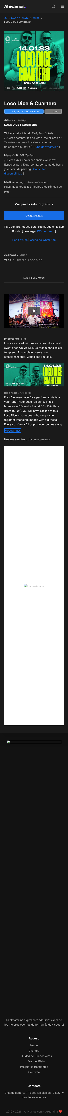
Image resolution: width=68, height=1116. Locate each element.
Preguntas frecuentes (34, 1066)
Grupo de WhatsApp (45, 147)
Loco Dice (35, 260)
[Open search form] (53, 6)
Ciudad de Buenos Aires (36, 1056)
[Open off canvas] (62, 6)
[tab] (34, 278)
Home (34, 1045)
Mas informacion (34, 277)
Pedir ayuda (20, 240)
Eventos (34, 1050)
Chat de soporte (15, 1092)
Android (49, 231)
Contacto (34, 1072)
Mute (23, 255)
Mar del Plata (36, 1061)
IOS (39, 231)
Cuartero (19, 260)
